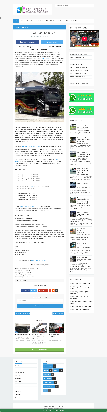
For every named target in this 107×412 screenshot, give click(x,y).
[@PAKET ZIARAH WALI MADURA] (73, 231)
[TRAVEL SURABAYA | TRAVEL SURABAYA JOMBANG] (73, 171)
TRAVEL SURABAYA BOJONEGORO (79, 61)
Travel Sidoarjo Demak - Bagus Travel (80, 306)
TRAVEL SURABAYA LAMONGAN (79, 67)
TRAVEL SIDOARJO (49, 386)
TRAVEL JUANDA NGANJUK (54, 335)
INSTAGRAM (18, 381)
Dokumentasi (39, 20)
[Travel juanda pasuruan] (22, 328)
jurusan (46, 370)
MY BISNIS (18, 391)
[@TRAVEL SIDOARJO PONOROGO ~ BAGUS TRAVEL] (73, 214)
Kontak (29, 20)
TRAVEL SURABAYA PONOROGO (79, 83)
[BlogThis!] (53, 290)
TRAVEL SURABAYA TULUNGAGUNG (80, 80)
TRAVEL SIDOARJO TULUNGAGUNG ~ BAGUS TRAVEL (84, 259)
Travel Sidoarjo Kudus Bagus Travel (80, 309)
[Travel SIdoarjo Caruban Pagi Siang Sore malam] (73, 154)
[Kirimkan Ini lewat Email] (56, 290)
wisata (45, 390)
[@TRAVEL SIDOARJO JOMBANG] (73, 185)
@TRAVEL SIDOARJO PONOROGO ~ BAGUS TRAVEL (83, 214)
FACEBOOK (18, 378)
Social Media (50, 20)
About (23, 20)
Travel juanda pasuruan (22, 334)
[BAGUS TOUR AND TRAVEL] (32, 9)
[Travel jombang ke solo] (73, 127)
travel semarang (48, 382)
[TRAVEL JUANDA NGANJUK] (56, 328)
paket (55, 370)
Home (16, 20)
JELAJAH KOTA (19, 369)
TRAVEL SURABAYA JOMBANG (78, 73)
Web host (17, 397)
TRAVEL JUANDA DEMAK (30, 146)
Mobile (60, 20)
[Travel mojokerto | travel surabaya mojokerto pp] (73, 140)
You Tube (17, 375)
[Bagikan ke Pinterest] (50, 290)
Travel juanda (22, 280)
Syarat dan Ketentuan (72, 20)
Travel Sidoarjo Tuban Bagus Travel (80, 283)
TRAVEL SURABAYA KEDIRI (77, 77)
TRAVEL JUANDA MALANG (38, 260)
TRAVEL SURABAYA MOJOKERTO (79, 70)
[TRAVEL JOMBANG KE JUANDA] (73, 245)
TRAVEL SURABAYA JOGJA (77, 58)
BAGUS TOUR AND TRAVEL (58, 406)
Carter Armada (48, 366)
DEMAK (32, 186)
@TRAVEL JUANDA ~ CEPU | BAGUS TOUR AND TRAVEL (38, 336)
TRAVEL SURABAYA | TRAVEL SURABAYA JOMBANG (83, 170)
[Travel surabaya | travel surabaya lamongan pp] (73, 200)
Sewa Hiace (47, 374)
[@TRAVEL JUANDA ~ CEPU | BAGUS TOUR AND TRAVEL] (39, 328)
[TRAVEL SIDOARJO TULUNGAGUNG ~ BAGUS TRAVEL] (73, 259)
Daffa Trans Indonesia (21, 366)
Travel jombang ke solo (83, 125)
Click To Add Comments (39, 350)
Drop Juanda (45, 58)
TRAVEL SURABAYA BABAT (77, 64)
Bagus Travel (18, 388)
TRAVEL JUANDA (19, 372)
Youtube (17, 385)
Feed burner (18, 394)
